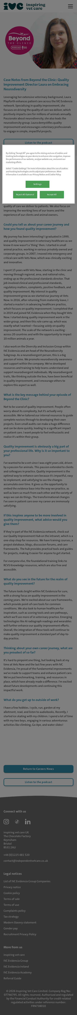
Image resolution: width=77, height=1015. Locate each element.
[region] (38, 174)
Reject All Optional (25, 194)
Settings (37, 184)
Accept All (52, 194)
